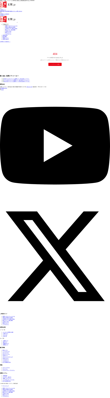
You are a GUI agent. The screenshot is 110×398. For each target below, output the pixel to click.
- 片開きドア (5, 340)
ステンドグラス (6, 367)
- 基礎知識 (5, 375)
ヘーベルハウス (6, 351)
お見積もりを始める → (5, 41)
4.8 (2, 89)
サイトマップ (6, 385)
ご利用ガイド (3, 9)
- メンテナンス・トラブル (8, 379)
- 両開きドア (5, 344)
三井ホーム (5, 355)
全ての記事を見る (7, 381)
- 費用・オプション (7, 378)
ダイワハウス (6, 352)
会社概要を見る (3, 88)
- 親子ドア (5, 342)
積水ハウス (5, 350)
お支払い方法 (8, 31)
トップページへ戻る (55, 64)
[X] (55, 311)
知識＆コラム (13, 11)
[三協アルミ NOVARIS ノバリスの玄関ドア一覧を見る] (16, 78)
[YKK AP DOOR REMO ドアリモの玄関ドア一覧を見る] (16, 81)
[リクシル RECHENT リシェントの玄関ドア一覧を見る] (16, 80)
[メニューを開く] (5, 15)
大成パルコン (6, 358)
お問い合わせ (19, 11)
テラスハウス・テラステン (9, 370)
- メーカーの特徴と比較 (8, 332)
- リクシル (5, 334)
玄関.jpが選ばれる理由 (10, 27)
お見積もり (2, 15)
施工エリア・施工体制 (10, 29)
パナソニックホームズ (8, 356)
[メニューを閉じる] (17, 22)
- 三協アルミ (5, 333)
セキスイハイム (6, 354)
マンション (5, 369)
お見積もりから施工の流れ (11, 28)
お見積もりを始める (4, 13)
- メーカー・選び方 (7, 377)
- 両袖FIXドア (6, 343)
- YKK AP (5, 336)
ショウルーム (8, 33)
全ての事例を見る (7, 362)
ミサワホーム (6, 359)
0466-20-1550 (29, 86)
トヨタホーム (6, 360)
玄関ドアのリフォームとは (11, 25)
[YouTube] (55, 200)
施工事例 (7, 11)
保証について (8, 32)
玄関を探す (2, 11)
